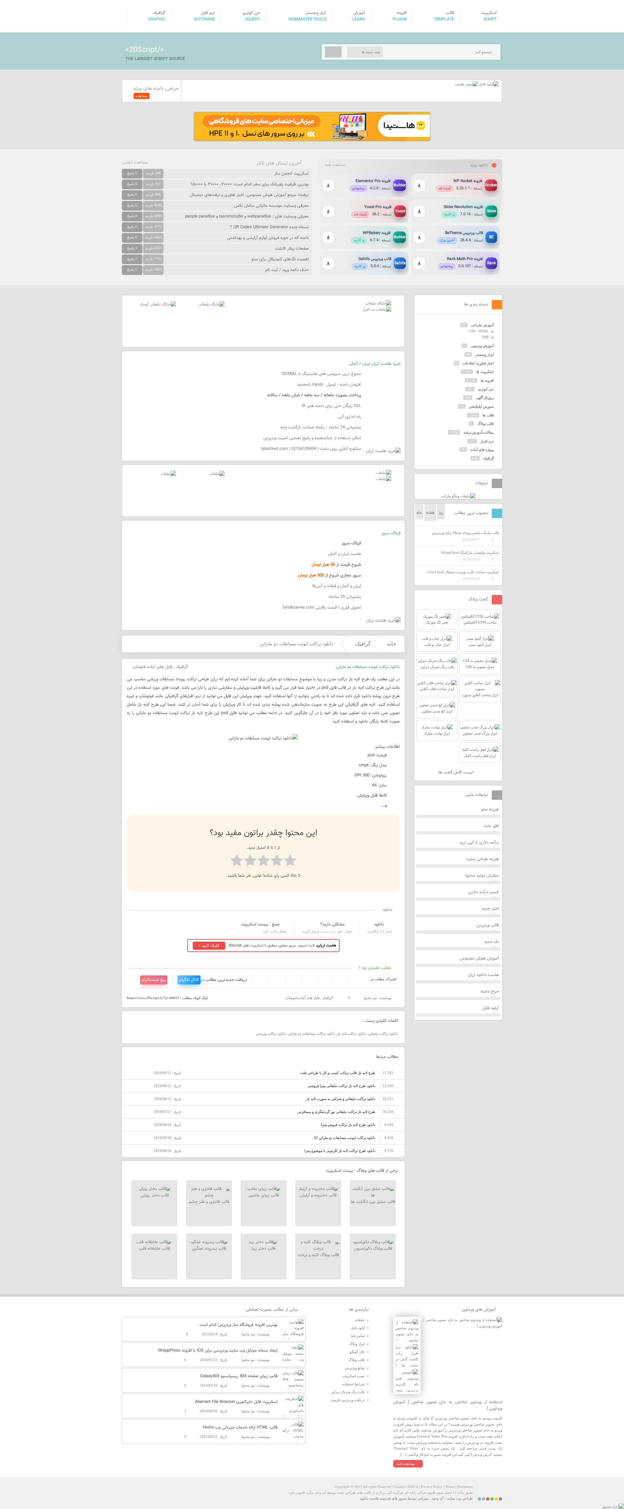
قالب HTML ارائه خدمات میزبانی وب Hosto (240, 1427)
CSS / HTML (479, 331)
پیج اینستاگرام (154, 980)
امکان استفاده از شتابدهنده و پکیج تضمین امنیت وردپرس (312, 438)
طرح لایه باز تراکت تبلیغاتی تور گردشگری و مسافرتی (336, 1112)
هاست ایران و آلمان (344, 554)
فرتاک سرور (391, 533)
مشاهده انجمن (135, 162)
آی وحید (437, 1498)
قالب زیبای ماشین (263, 1195)
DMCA (413, 1487)
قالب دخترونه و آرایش (318, 1195)
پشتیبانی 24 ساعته (345, 597)
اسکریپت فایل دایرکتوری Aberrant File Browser (236, 1402)
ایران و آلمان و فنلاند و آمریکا (336, 586)
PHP (485, 337)
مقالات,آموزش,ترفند (478, 432)
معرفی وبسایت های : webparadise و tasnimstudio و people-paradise (247, 216)
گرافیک (363, 644)
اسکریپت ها (485, 372)
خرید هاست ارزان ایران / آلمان (375, 364)
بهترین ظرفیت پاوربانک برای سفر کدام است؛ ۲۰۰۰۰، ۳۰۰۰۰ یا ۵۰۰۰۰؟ (249, 184)
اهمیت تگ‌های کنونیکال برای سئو (280, 259)
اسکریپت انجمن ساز (291, 173)
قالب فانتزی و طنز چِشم (209, 1202)
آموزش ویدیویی (482, 346)
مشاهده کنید (405, 1464)
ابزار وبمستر (484, 354)
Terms (449, 1487)
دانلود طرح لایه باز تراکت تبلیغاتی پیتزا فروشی (341, 1086)
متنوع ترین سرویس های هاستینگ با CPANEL (321, 374)
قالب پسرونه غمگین (209, 1248)
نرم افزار (487, 441)
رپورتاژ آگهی (485, 398)
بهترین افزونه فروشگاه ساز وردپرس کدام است (239, 1325)
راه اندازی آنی (349, 417)
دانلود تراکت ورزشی (271, 1033)
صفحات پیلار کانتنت (292, 248)
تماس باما (358, 1336)
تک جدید (491, 942)
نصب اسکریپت (354, 1376)
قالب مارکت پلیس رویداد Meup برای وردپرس (465, 533)
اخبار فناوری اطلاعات (478, 363)
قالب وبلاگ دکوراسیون (373, 1248)
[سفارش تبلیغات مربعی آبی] (212, 304)
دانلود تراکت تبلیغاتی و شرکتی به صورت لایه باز (340, 1099)
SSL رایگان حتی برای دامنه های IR (331, 406)
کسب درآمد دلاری (483, 892)
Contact (399, 1487)
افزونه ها (487, 380)
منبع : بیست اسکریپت (260, 924)
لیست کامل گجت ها (456, 772)
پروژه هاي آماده (482, 449)
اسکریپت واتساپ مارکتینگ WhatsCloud (470, 552)
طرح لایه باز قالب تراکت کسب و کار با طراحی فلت (337, 1073)
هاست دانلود (369, 1498)
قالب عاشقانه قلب (154, 1248)
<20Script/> (144, 50)
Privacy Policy (432, 1487)
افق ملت (491, 826)
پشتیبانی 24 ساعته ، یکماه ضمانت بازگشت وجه (320, 427)
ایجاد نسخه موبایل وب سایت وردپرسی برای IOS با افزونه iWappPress (218, 1350)
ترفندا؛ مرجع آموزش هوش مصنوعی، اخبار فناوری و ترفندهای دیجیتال (249, 195)
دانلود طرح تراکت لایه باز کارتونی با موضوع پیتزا (340, 1151)
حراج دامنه (490, 991)
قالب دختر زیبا (264, 1248)
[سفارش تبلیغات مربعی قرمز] (158, 304)
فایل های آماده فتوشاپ (152, 667)
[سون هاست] (466, 84)
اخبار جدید (490, 909)
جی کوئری (486, 389)
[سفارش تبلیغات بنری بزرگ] (378, 303)
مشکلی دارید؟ (332, 924)
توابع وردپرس (355, 1368)
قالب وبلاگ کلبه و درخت (318, 1255)
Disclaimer (465, 1487)
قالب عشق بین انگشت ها (373, 1202)
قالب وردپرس (487, 925)
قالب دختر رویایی (154, 1195)
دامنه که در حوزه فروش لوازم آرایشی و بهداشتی (268, 238)
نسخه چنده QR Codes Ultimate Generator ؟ (269, 227)
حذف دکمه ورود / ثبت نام (287, 270)
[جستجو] (333, 51)
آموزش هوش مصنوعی (479, 958)
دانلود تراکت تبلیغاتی (383, 1033)
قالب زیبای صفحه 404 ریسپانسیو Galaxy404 (239, 1376)
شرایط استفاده (353, 1384)
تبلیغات (360, 1320)
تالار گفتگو (357, 1352)
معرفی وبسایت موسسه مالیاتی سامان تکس (271, 206)
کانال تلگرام (189, 980)
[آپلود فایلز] (488, 84)
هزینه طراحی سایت (482, 859)
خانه (391, 644)
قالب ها (488, 415)
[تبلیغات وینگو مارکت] (458, 496)
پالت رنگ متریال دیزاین (348, 1392)
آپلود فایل (490, 1008)
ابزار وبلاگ (357, 1344)
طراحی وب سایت (460, 1498)
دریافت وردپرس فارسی (347, 1400)
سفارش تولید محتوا (482, 875)
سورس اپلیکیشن (481, 406)
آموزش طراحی (482, 325)
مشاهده (142, 96)
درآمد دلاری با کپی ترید (479, 842)
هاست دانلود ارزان (483, 975)
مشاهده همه (335, 165)
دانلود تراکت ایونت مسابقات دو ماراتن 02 (344, 1138)
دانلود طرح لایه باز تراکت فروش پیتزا (348, 1125)
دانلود (379, 924)
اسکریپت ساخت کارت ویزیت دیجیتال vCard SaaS (463, 572)
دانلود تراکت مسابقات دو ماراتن (311, 1033)
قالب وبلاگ (485, 424)
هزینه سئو (490, 809)
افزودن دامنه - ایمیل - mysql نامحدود (329, 384)
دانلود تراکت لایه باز (351, 1033)
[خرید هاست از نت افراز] (376, 309)
